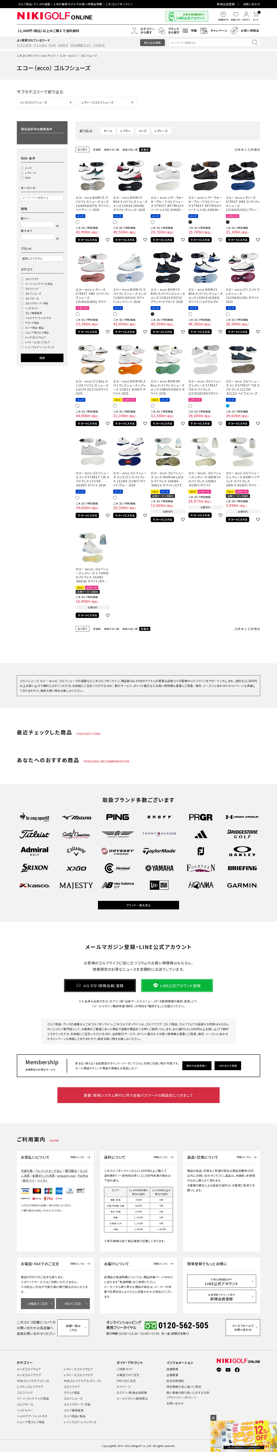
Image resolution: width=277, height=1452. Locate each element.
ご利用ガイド (125, 1369)
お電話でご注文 (38, 1304)
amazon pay (66, 1175)
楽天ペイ (28, 1180)
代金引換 (27, 1171)
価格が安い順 (111, 149)
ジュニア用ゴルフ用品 (37, 332)
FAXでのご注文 (126, 1381)
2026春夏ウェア (80, 45)
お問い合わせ (251, 4)
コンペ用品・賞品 (34, 327)
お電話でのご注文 (128, 1375)
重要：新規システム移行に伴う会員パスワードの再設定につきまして (138, 1095)
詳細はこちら (77, 1157)
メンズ (28, 167)
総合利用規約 (175, 1381)
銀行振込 (71, 1171)
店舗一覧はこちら (73, 1328)
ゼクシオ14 (24, 45)
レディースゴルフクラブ (78, 1375)
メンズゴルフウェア (35, 337)
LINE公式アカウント (221, 1282)
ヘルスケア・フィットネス (38, 318)
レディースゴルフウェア (37, 342)
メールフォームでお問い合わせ (243, 1328)
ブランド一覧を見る (138, 905)
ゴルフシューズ (33, 293)
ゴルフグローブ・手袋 (36, 303)
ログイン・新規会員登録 (132, 1392)
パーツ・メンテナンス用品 (39, 283)
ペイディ (42, 1180)
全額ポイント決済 (43, 1175)
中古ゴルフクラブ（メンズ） (33, 1381)
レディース (30, 172)
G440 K (63, 45)
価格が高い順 (130, 149)
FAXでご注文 (73, 1304)
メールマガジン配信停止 (132, 1398)
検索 (42, 358)
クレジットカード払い (48, 1171)
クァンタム (40, 45)
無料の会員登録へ (197, 1065)
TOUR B (99, 45)
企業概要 (172, 1375)
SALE (28, 177)
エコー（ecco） (68, 55)
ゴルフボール (32, 298)
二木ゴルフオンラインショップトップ (36, 55)
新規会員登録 (226, 4)
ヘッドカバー (32, 308)
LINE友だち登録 (228, 1065)
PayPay (83, 1175)
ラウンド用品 (32, 322)
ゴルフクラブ (32, 279)
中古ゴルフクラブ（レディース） (83, 1381)
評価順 (97, 149)
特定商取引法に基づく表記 (183, 1387)
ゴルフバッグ (32, 288)
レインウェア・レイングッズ (39, 347)
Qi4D (52, 45)
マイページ (124, 1387)
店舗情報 (172, 1369)
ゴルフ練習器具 (33, 313)
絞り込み (152, 43)
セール (108, 131)
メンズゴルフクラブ (29, 1375)
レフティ (125, 131)
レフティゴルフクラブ (30, 1387)
